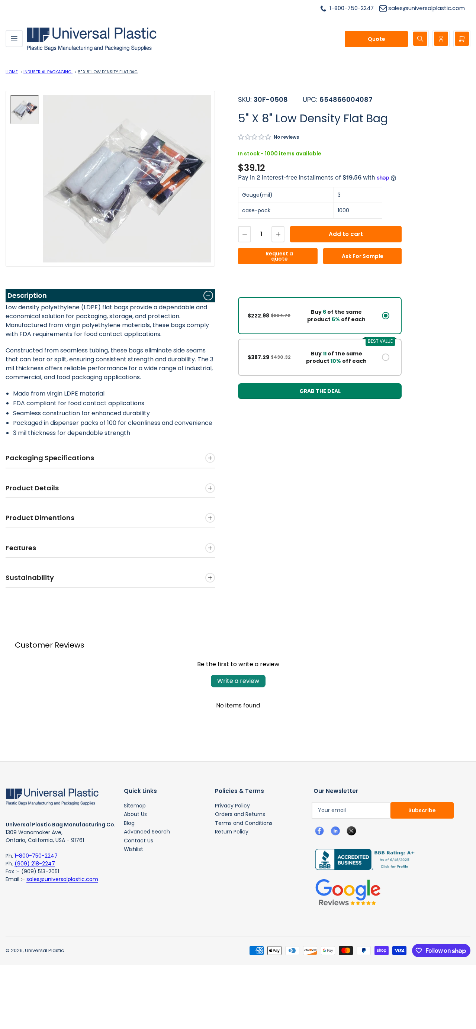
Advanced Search (147, 831)
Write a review (238, 681)
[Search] (420, 38)
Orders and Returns (240, 814)
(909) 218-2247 (35, 863)
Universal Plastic (44, 950)
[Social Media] (362, 858)
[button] (255, 137)
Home (12, 72)
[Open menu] (14, 38)
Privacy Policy (232, 805)
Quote (376, 39)
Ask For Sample (362, 256)
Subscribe (422, 810)
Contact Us (138, 840)
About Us (135, 814)
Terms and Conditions (244, 823)
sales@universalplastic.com (62, 879)
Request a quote (279, 256)
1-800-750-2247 (36, 855)
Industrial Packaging (48, 72)
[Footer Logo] (52, 796)
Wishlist (133, 849)
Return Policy (231, 831)
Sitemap (135, 805)
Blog (129, 823)
